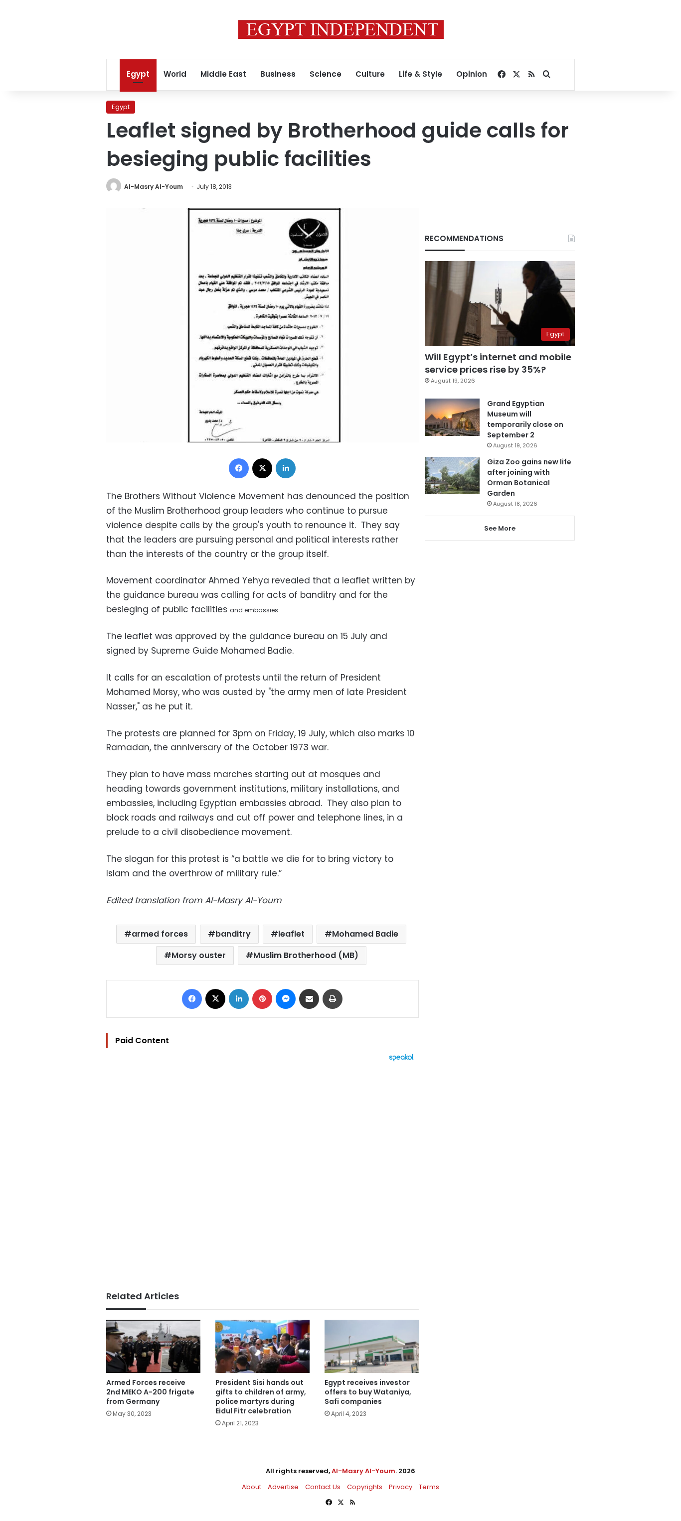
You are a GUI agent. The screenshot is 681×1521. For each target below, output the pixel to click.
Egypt (138, 74)
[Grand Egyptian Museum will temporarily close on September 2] (452, 417)
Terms (429, 1487)
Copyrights (364, 1487)
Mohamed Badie (365, 934)
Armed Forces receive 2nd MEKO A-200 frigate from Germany (150, 1392)
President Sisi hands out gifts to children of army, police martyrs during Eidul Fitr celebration (260, 1397)
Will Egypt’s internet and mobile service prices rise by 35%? (498, 363)
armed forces (160, 934)
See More (499, 528)
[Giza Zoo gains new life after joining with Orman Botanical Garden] (452, 475)
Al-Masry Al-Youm (153, 186)
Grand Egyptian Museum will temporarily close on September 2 (525, 419)
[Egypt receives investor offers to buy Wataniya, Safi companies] (372, 1346)
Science (325, 74)
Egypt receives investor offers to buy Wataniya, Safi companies (368, 1392)
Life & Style (420, 74)
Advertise (283, 1487)
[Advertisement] (262, 1171)
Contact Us (322, 1487)
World (175, 74)
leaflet (291, 934)
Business (278, 74)
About (251, 1487)
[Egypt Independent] (341, 29)
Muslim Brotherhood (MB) (305, 955)
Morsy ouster (198, 955)
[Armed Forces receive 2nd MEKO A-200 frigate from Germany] (153, 1346)
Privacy (400, 1487)
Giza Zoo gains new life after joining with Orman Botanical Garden (529, 477)
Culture (370, 74)
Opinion (471, 74)
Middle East (223, 74)
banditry (233, 934)
